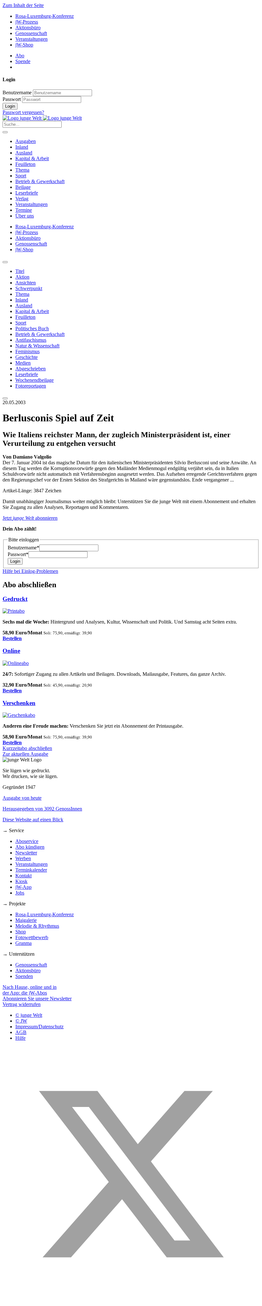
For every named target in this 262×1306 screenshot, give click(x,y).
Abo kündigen (29, 847)
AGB (21, 1032)
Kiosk (21, 881)
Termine (23, 210)
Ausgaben (25, 141)
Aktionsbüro (28, 27)
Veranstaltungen (31, 39)
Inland (21, 147)
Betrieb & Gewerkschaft (40, 181)
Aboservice (26, 841)
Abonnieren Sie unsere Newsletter (37, 998)
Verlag (21, 198)
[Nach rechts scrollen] (5, 398)
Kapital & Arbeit (32, 158)
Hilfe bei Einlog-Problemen (30, 571)
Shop (20, 931)
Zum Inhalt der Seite (23, 5)
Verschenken (19, 703)
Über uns (24, 215)
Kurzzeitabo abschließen (27, 748)
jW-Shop (24, 44)
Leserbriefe (26, 193)
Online (11, 650)
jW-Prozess (26, 22)
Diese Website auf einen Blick (33, 819)
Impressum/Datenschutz (39, 1026)
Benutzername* (23, 547)
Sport (20, 175)
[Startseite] (42, 118)
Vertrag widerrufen (22, 1004)
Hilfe (20, 1038)
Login (10, 106)
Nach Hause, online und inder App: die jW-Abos (30, 990)
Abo (19, 55)
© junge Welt (28, 1015)
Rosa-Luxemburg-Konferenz (44, 16)
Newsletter (26, 852)
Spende (22, 61)
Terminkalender (31, 870)
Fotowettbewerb (31, 937)
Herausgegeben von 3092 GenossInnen (42, 808)
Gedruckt (15, 599)
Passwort (12, 99)
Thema (22, 170)
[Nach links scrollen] (5, 262)
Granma (23, 943)
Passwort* (18, 554)
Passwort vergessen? (23, 112)
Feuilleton (25, 164)
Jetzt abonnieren (30, 518)
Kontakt (23, 875)
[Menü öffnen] (5, 132)
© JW (21, 1021)
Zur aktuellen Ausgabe (25, 754)
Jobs (19, 893)
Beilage (23, 187)
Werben (23, 858)
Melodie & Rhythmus (37, 926)
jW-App (23, 887)
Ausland (23, 152)
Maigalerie (26, 920)
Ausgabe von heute (22, 798)
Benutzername (17, 92)
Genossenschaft (31, 33)
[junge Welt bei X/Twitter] (131, 1300)
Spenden (24, 976)
